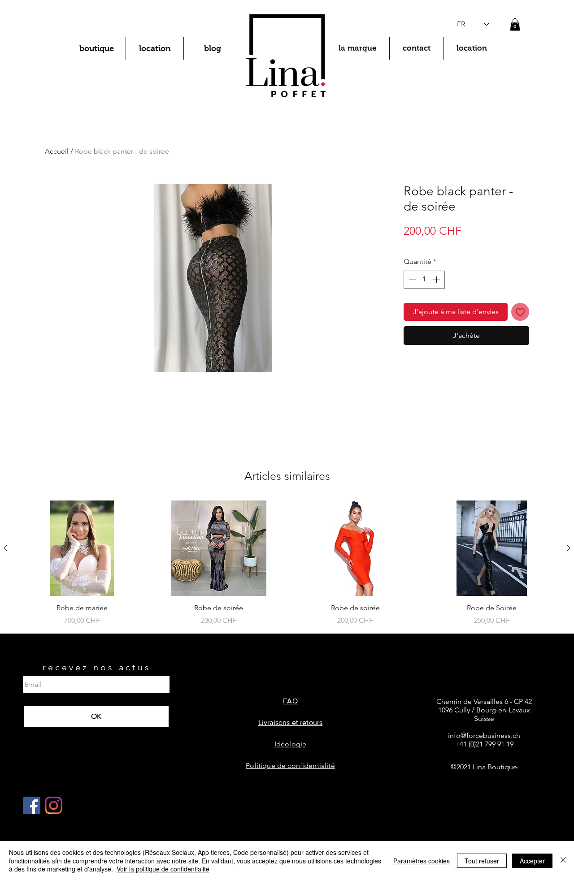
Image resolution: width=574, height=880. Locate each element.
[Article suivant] (568, 548)
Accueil (57, 151)
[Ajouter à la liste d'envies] (520, 312)
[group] (287, 563)
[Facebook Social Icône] (31, 805)
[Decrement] (411, 279)
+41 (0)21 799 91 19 (484, 744)
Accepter (532, 860)
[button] (515, 24)
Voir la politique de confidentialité (163, 868)
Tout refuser (482, 860)
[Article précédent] (5, 548)
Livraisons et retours (290, 722)
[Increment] (437, 279)
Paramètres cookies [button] (421, 860)
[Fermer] (563, 860)
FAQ (290, 701)
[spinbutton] (424, 279)
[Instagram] (53, 805)
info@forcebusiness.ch (484, 735)
